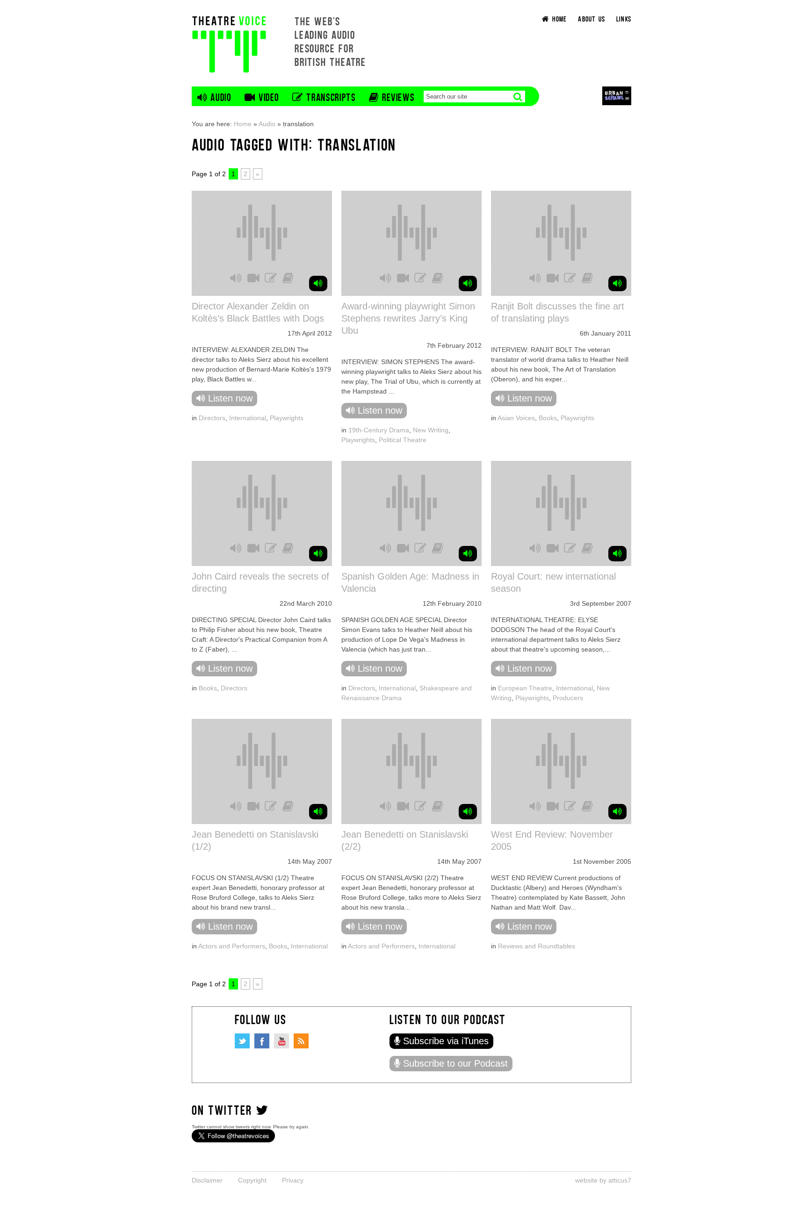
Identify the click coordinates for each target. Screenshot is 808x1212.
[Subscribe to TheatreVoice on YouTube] (281, 1040)
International (247, 418)
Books (548, 418)
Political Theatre (402, 440)
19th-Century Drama (378, 430)
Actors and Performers (231, 946)
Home (243, 124)
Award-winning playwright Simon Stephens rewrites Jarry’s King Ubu (408, 318)
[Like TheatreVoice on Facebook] (261, 1040)
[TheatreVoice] (229, 43)
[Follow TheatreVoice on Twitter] (242, 1040)
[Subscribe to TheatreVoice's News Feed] (301, 1040)
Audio (267, 124)
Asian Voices (516, 418)
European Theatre (525, 688)
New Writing (430, 430)
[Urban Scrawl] (616, 95)
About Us (591, 18)
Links (623, 18)
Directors (212, 418)
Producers (568, 698)
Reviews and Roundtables (536, 946)
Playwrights (286, 418)
